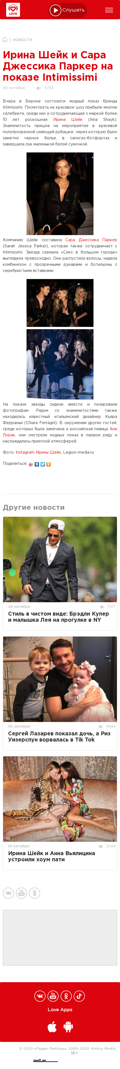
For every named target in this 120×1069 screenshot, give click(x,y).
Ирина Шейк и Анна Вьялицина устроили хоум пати (51, 856)
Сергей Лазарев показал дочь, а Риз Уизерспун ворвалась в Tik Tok (59, 736)
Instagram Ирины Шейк (38, 452)
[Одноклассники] (49, 463)
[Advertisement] (60, 938)
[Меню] (109, 10)
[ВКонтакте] (37, 463)
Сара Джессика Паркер (91, 240)
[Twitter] (43, 463)
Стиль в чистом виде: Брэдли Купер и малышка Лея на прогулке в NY (58, 617)
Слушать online (74, 10)
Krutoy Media (103, 1048)
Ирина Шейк (68, 119)
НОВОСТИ (22, 40)
